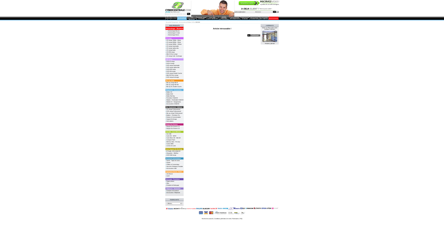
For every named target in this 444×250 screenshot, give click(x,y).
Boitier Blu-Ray (170, 96)
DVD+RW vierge (171, 69)
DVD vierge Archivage (172, 77)
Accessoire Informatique (173, 158)
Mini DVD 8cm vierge (172, 75)
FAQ (241, 218)
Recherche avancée (207, 218)
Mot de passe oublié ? (266, 8)
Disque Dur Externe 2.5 (173, 126)
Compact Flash (170, 140)
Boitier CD (169, 92)
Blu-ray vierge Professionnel (174, 113)
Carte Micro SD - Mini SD (173, 138)
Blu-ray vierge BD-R (172, 82)
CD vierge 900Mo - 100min (174, 44)
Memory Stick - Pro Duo (173, 141)
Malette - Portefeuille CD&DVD (174, 100)
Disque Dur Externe (172, 124)
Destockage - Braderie (174, 28)
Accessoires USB (171, 168)
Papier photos (170, 181)
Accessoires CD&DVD (172, 104)
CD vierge (169, 38)
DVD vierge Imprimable (172, 65)
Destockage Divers (173, 35)
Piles (167, 183)
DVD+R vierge (170, 61)
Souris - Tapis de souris (173, 160)
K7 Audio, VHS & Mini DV (173, 151)
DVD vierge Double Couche (174, 73)
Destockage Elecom (174, 31)
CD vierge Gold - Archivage (174, 56)
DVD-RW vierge (171, 71)
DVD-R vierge (170, 63)
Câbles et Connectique (172, 164)
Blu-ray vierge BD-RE (172, 84)
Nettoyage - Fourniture (173, 179)
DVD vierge (169, 59)
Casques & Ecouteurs (172, 190)
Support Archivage (171, 119)
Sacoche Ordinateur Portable (174, 166)
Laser (168, 176)
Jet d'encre (169, 174)
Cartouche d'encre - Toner (174, 171)
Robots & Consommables (173, 117)
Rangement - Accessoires (179, 22)
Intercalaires (169, 121)
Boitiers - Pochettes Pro (173, 115)
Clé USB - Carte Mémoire (173, 132)
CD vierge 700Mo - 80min (173, 40)
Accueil (168, 22)
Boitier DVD (191, 22)
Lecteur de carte (171, 145)
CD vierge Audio (171, 50)
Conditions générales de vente (222, 218)
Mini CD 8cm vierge (171, 54)
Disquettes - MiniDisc (172, 153)
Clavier (168, 162)
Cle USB (168, 134)
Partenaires (235, 218)
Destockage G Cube (174, 33)
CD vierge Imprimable (172, 46)
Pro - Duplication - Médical (174, 107)
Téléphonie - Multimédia (173, 188)
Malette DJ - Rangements (173, 102)
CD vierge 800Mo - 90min (173, 42)
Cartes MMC (170, 143)
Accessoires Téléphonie (173, 192)
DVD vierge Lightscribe (172, 67)
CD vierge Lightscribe (172, 48)
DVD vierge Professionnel (173, 111)
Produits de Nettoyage (172, 185)
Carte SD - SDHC (171, 136)
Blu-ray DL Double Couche (174, 86)
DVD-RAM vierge (171, 155)
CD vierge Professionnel (173, 109)
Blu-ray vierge (170, 80)
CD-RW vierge (170, 52)
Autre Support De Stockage (174, 149)
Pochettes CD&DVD (172, 98)
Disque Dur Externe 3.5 (173, 128)
